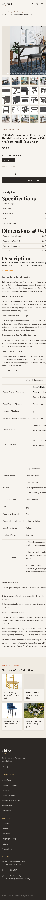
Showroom (6, 834)
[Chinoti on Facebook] (7, 767)
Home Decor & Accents (11, 800)
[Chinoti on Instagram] (3, 767)
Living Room (7, 780)
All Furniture (6, 810)
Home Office (7, 805)
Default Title (8, 160)
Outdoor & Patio (8, 795)
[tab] (7, 73)
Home (4, 12)
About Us (5, 823)
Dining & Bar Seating (15, 12)
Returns (5, 844)
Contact (5, 829)
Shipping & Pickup (9, 839)
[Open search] (32, 4)
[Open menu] (42, 4)
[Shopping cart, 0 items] (37, 4)
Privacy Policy (7, 849)
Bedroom (5, 790)
